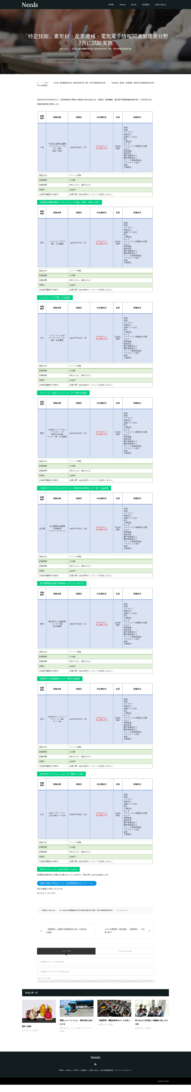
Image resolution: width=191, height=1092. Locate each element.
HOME (111, 5)
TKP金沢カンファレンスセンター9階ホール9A (61, 774)
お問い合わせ (160, 5)
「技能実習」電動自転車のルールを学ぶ (113, 1020)
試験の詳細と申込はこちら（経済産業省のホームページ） (67, 883)
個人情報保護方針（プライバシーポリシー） (116, 1070)
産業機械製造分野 (85, 49)
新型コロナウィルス (84, 1028)
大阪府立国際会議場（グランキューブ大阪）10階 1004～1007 (69, 202)
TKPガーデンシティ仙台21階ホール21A (58, 869)
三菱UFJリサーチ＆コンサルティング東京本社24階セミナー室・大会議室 (74, 488)
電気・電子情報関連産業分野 (119, 49)
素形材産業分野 (100, 49)
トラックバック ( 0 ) (124, 951)
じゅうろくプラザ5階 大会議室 (55, 297)
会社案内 (145, 5)
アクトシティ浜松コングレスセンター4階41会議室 (63, 393)
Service (123, 5)
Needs (95, 1057)
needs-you (51, 910)
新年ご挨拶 (26, 1026)
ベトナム (73, 1028)
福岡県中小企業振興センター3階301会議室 (60, 679)
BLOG (133, 5)
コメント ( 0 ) (66, 951)
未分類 (74, 49)
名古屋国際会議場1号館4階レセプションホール (62, 583)
